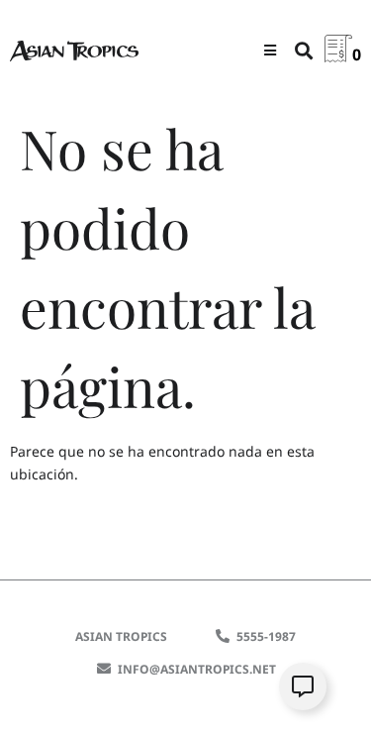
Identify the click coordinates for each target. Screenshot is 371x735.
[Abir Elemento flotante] (302, 686)
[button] (269, 50)
